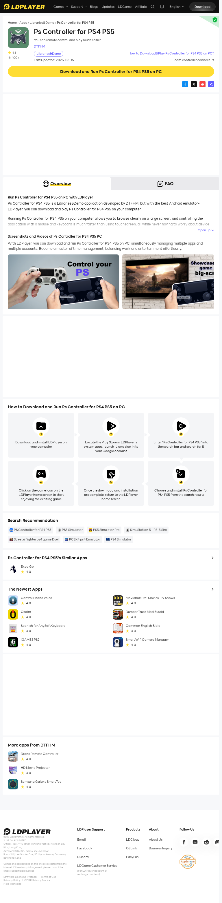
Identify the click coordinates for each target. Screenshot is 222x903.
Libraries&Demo (42, 23)
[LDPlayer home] (24, 6)
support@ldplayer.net (22, 870)
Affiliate (141, 7)
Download (202, 7)
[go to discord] (217, 842)
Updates (108, 7)
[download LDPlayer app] (162, 6)
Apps (23, 23)
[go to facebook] (184, 842)
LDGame (125, 7)
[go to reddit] (206, 842)
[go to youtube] (195, 842)
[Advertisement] (111, 134)
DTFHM (39, 46)
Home (12, 23)
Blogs (94, 7)
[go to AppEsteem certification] (188, 861)
